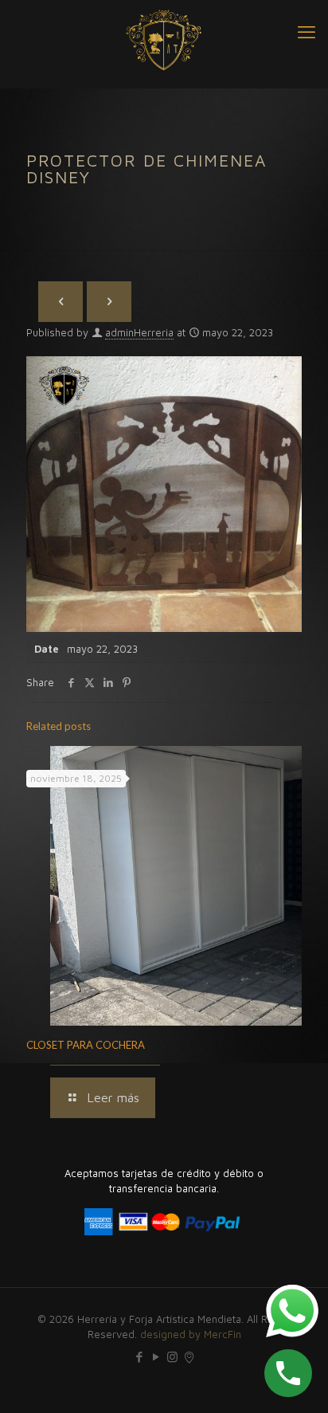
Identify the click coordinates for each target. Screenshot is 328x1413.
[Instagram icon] (172, 1357)
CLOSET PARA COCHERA (85, 1044)
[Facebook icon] (139, 1357)
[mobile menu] (306, 31)
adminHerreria (139, 332)
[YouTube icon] (156, 1357)
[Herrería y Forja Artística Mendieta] (164, 40)
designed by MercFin (190, 1334)
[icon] (189, 1357)
